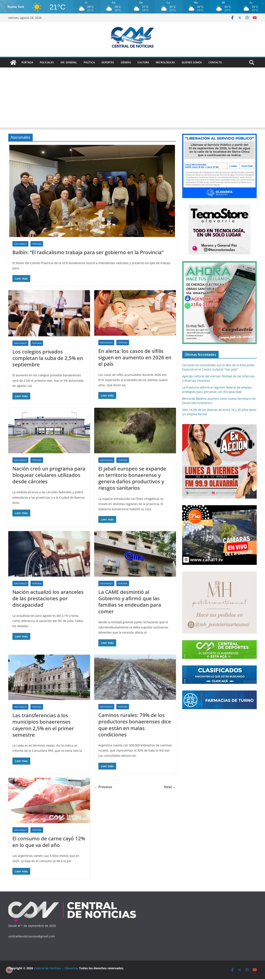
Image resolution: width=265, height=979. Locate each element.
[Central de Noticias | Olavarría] (13, 62)
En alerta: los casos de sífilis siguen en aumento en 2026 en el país (134, 357)
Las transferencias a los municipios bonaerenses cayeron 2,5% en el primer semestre (43, 725)
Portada (27, 62)
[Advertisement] (132, 98)
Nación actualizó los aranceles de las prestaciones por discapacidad (48, 598)
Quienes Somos (192, 62)
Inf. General (68, 62)
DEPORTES (107, 62)
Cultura (143, 62)
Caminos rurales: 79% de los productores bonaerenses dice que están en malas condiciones (134, 725)
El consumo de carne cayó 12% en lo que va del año (48, 841)
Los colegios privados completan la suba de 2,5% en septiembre (47, 358)
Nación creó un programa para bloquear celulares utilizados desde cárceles (48, 475)
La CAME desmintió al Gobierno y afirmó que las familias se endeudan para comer (129, 601)
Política (89, 62)
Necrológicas (165, 62)
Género (126, 62)
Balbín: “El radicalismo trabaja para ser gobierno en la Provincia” (88, 252)
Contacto (215, 62)
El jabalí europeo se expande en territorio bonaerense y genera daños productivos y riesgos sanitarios (132, 478)
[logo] (72, 902)
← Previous (103, 787)
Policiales (47, 62)
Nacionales (20, 243)
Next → (170, 787)
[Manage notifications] (9, 970)
